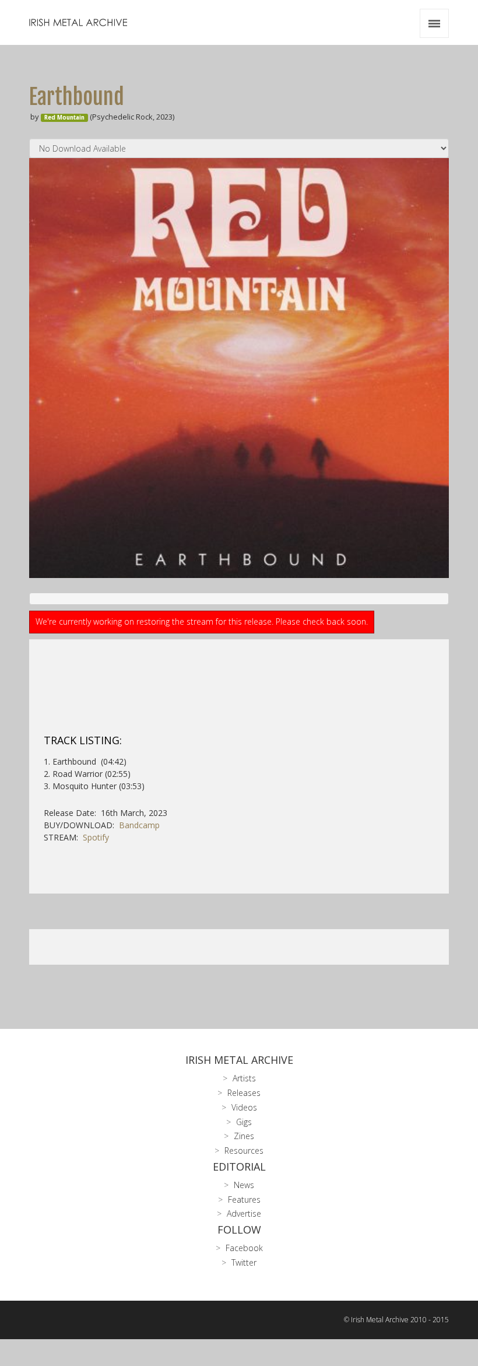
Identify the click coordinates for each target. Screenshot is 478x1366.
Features (244, 1199)
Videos (244, 1107)
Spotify (96, 837)
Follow (239, 1230)
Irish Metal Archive (239, 1060)
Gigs (244, 1121)
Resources (243, 1150)
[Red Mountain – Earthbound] (239, 368)
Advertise (244, 1213)
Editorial (239, 1167)
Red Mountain (64, 117)
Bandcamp (139, 825)
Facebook (244, 1247)
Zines (244, 1135)
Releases (244, 1092)
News (244, 1184)
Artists (244, 1078)
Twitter (243, 1262)
